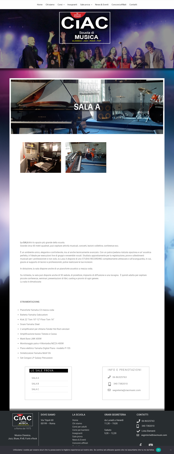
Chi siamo (50, 4)
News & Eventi (101, 4)
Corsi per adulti (79, 426)
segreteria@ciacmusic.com (127, 390)
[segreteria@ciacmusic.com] (109, 390)
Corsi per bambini (80, 430)
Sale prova (85, 4)
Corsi (60, 4)
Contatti (133, 4)
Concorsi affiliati (119, 4)
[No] (170, 450)
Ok (158, 450)
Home (40, 4)
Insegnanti (72, 4)
